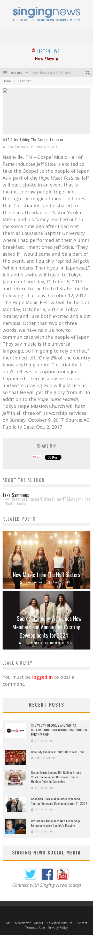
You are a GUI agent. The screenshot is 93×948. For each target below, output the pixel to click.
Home (7, 81)
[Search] (88, 72)
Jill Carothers (33, 643)
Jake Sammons (17, 147)
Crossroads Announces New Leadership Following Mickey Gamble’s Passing (55, 823)
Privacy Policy (58, 927)
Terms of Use (35, 927)
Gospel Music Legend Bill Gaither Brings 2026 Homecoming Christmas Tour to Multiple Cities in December (56, 777)
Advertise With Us (59, 923)
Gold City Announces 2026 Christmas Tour (57, 752)
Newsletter (23, 923)
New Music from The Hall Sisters (46, 574)
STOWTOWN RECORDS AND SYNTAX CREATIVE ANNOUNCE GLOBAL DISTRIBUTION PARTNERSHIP (59, 730)
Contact (81, 923)
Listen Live (48, 51)
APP (9, 923)
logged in (42, 677)
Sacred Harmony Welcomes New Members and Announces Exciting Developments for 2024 (47, 626)
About (38, 923)
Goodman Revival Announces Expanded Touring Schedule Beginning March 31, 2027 (59, 801)
